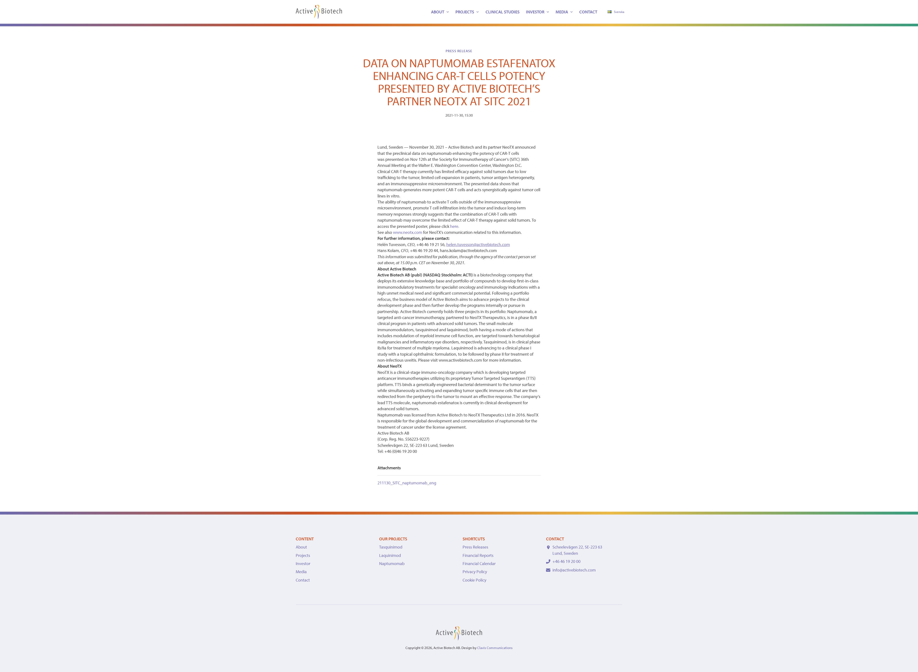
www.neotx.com (407, 232)
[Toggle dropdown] (447, 12)
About (437, 12)
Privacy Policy (475, 571)
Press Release (459, 51)
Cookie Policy (474, 580)
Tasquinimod (390, 547)
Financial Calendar (479, 563)
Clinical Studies (502, 12)
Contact (588, 12)
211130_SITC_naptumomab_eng (406, 483)
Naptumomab (391, 563)
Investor (535, 12)
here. (454, 226)
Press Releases (475, 547)
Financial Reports (478, 555)
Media (562, 12)
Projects (464, 12)
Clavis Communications (495, 647)
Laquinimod (390, 555)
